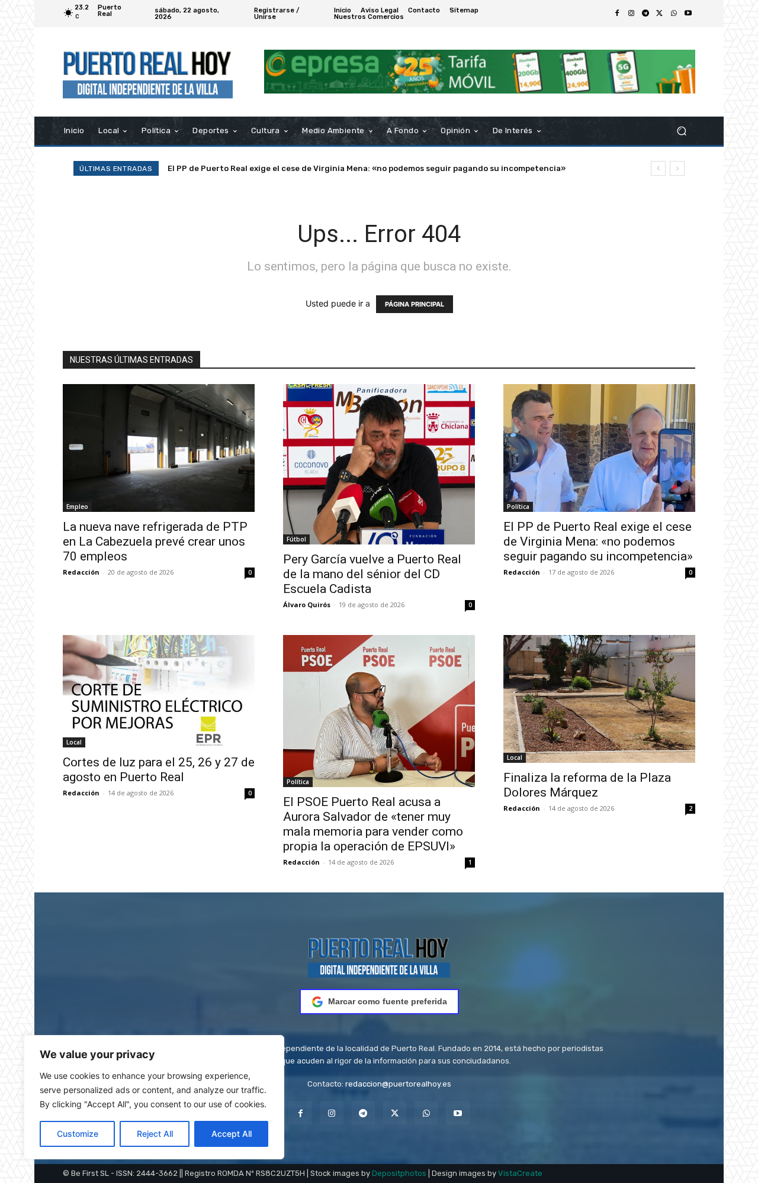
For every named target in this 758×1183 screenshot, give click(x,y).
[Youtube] (688, 14)
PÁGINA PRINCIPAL (414, 304)
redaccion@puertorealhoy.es (398, 1083)
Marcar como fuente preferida (387, 1001)
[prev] (658, 168)
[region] (154, 1097)
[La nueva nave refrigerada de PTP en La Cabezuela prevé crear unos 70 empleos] (159, 448)
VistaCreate (520, 1173)
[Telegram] (645, 14)
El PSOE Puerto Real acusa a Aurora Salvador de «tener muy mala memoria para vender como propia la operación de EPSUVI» (373, 824)
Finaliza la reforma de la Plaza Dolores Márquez (587, 785)
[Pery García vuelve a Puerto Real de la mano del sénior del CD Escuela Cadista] (379, 464)
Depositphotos (399, 1173)
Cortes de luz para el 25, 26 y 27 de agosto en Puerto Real (159, 769)
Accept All (231, 1134)
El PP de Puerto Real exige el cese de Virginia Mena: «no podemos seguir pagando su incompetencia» (367, 168)
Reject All (155, 1134)
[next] (677, 168)
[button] (681, 130)
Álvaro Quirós (306, 604)
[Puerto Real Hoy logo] (379, 955)
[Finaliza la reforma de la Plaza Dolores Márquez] (599, 699)
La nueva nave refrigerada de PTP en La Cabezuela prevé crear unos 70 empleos (155, 541)
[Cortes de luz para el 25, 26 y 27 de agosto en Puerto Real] (159, 691)
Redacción (81, 572)
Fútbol (296, 539)
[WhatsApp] (674, 14)
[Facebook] (617, 14)
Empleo (77, 506)
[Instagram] (631, 14)
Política (518, 506)
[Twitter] (660, 14)
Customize (77, 1134)
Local (74, 742)
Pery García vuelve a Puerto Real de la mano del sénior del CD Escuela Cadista (372, 574)
